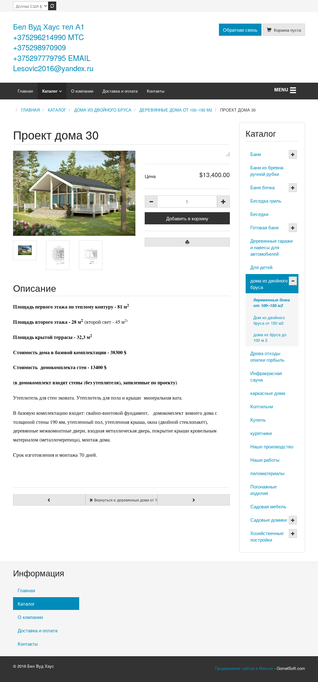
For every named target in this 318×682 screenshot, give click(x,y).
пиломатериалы (267, 473)
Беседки (259, 214)
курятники (261, 433)
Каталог (49, 91)
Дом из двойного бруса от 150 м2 (269, 320)
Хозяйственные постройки (267, 536)
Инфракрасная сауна (266, 376)
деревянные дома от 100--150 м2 (271, 302)
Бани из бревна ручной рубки (266, 170)
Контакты (155, 91)
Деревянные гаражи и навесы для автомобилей (271, 247)
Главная (25, 91)
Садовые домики (268, 519)
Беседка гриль (265, 200)
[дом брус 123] (58, 255)
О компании (82, 91)
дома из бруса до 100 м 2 (269, 337)
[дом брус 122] (25, 250)
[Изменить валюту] (52, 6)
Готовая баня (264, 227)
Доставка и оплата (120, 91)
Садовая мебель (268, 506)
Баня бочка (262, 187)
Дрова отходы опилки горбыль (267, 356)
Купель (258, 419)
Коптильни (261, 406)
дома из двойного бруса (269, 283)
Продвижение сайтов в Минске (244, 668)
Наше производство (271, 446)
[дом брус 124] (90, 255)
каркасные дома (267, 393)
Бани (255, 154)
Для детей (261, 267)
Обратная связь (240, 29)
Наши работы (264, 459)
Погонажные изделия (263, 489)
